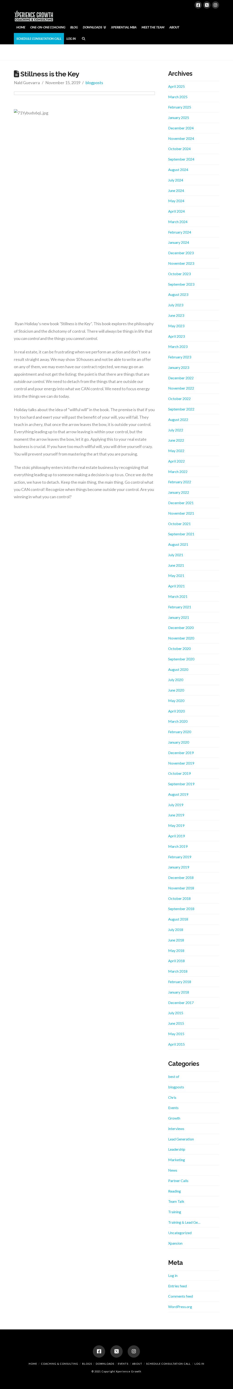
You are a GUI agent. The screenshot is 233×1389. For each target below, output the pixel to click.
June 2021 (176, 565)
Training (174, 1212)
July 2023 (175, 305)
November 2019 (181, 763)
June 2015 (176, 1023)
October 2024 (179, 148)
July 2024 (175, 180)
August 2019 (178, 794)
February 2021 (179, 607)
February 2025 (179, 107)
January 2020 (178, 742)
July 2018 (175, 929)
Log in (172, 1275)
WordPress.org (180, 1306)
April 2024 (176, 211)
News (172, 1170)
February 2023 (179, 357)
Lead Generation (181, 1139)
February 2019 (179, 857)
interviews (176, 1128)
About (137, 1363)
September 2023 (181, 284)
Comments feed (180, 1296)
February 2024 (179, 232)
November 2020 (181, 638)
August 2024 (178, 169)
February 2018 (179, 981)
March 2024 (177, 221)
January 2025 (178, 117)
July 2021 (175, 555)
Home (33, 1363)
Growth (174, 1118)
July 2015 (175, 1013)
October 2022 (179, 398)
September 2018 (181, 908)
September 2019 (181, 784)
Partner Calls (178, 1180)
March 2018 (177, 971)
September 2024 (181, 159)
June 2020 (176, 690)
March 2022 (177, 471)
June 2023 (176, 315)
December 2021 (181, 503)
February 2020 (179, 732)
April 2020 (176, 711)
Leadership (176, 1149)
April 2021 (176, 586)
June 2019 (176, 815)
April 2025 (176, 86)
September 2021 (181, 534)
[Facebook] (198, 5)
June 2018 (176, 940)
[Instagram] (215, 5)
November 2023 (181, 263)
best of (173, 1076)
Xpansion (175, 1243)
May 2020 (176, 700)
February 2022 (179, 482)
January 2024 (178, 242)
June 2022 (176, 440)
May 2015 (176, 1034)
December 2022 (181, 378)
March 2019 (177, 846)
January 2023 (178, 367)
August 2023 (178, 294)
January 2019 (178, 867)
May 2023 (176, 326)
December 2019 (181, 752)
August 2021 (178, 544)
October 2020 (179, 648)
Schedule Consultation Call (168, 1363)
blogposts (94, 82)
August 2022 (178, 419)
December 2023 (181, 253)
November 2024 (181, 138)
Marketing (176, 1160)
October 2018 (179, 898)
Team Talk (176, 1201)
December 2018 (181, 877)
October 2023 (179, 274)
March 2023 (177, 346)
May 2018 (176, 950)
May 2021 (176, 575)
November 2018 (181, 888)
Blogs (87, 1363)
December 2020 (181, 627)
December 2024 (181, 128)
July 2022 (175, 430)
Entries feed (177, 1286)
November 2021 (181, 513)
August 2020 (178, 669)
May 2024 (176, 201)
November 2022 (181, 388)
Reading (174, 1191)
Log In (199, 1363)
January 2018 (178, 992)
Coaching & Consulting (59, 1363)
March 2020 (177, 721)
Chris (172, 1097)
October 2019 (179, 773)
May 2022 (176, 450)
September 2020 (181, 659)
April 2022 (176, 461)
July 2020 (175, 679)
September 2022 (181, 409)
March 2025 (177, 97)
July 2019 (175, 805)
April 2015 (176, 1044)
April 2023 (176, 336)
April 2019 (176, 836)
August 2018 (178, 919)
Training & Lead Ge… (184, 1222)
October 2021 (179, 523)
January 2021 (178, 617)
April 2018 (176, 961)
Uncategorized (180, 1232)
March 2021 (177, 596)
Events (173, 1107)
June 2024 (176, 190)
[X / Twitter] (206, 5)
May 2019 (176, 825)
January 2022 (178, 492)
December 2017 (181, 1002)
